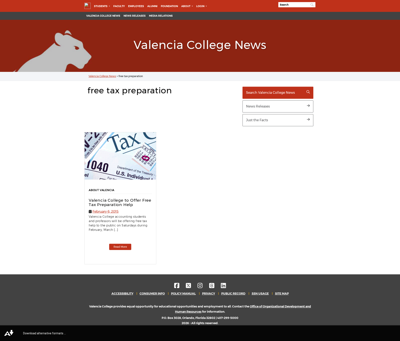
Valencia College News (103, 15)
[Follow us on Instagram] (203, 287)
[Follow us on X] (191, 287)
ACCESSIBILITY (122, 293)
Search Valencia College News (270, 93)
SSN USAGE (260, 293)
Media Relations (161, 15)
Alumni (152, 6)
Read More (120, 246)
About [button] (186, 6)
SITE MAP (282, 293)
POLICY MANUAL (183, 293)
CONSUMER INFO (152, 293)
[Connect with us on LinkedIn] (223, 287)
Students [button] (101, 6)
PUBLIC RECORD (233, 293)
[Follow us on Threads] (214, 287)
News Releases (135, 15)
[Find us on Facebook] (179, 287)
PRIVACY (208, 293)
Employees (136, 6)
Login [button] (200, 6)
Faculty (119, 6)
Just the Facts (257, 120)
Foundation (169, 6)
